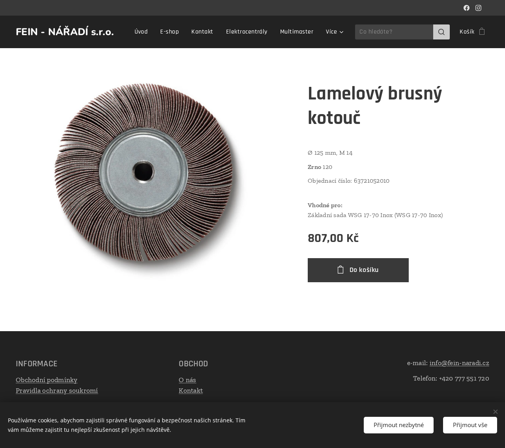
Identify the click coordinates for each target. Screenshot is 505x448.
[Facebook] (466, 8)
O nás (187, 380)
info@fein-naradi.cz (459, 363)
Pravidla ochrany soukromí (57, 390)
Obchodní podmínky (47, 380)
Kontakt (191, 390)
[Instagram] (478, 8)
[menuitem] (143, 32)
